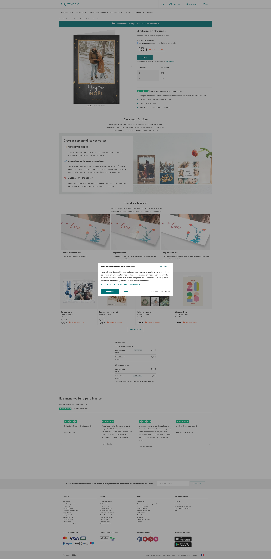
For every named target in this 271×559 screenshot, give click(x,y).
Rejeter (125, 291)
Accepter (110, 291)
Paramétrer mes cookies (160, 291)
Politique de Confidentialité (129, 284)
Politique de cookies (109, 284)
